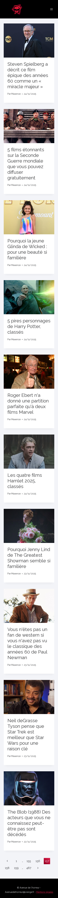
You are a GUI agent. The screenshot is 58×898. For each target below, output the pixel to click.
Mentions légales (44, 892)
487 (28, 868)
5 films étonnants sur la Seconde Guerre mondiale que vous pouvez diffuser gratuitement (25, 164)
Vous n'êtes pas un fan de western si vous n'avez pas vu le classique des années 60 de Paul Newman (27, 643)
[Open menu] (51, 9)
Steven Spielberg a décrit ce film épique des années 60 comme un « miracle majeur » (27, 75)
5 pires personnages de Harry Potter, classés (28, 326)
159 (16, 868)
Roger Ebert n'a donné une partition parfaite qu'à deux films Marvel (28, 403)
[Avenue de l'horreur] (18, 9)
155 (29, 861)
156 (38, 861)
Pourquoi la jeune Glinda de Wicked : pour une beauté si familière (27, 249)
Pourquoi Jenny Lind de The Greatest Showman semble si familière (28, 558)
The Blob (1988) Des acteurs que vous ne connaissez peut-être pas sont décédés (28, 823)
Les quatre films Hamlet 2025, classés (24, 480)
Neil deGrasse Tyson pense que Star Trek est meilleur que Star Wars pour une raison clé (25, 734)
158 (7, 868)
